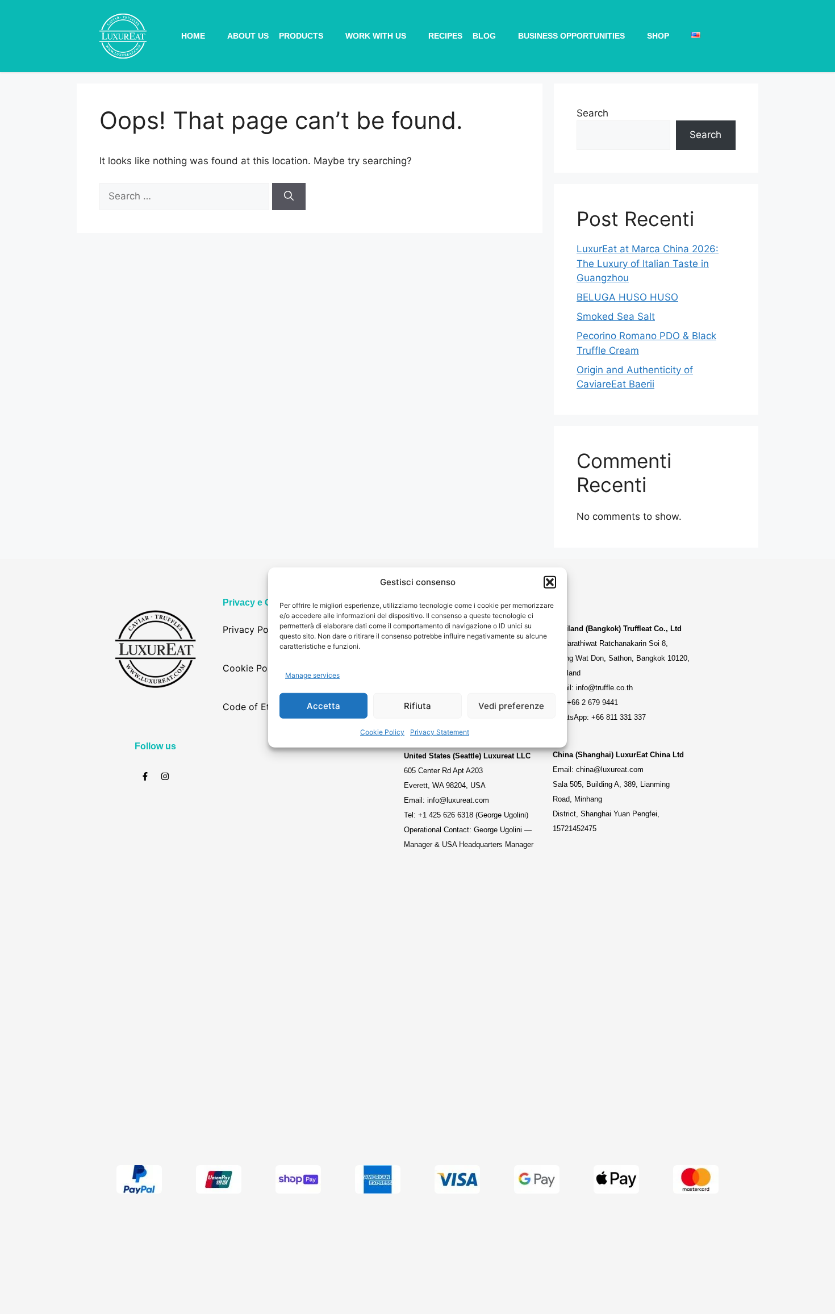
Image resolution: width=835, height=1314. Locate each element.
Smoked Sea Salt (616, 316)
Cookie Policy (382, 731)
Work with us (375, 35)
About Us (248, 35)
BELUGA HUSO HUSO (627, 297)
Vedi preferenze (511, 705)
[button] (550, 582)
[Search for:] (185, 196)
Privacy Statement (439, 731)
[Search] (289, 196)
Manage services (312, 674)
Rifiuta (417, 705)
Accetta (323, 705)
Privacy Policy (253, 629)
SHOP (658, 35)
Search (592, 113)
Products (301, 35)
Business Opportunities (571, 35)
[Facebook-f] (145, 776)
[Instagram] (165, 776)
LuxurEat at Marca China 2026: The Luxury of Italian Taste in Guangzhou (648, 263)
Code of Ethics (255, 706)
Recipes (445, 35)
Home (193, 35)
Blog (484, 35)
